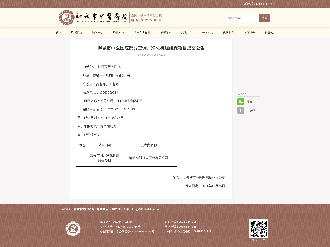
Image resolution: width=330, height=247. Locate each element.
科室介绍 (118, 32)
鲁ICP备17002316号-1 (121, 226)
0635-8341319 (202, 231)
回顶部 (250, 110)
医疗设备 (249, 32)
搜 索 (264, 17)
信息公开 (270, 32)
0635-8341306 (188, 222)
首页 (58, 32)
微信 (249, 102)
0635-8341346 (188, 226)
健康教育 (228, 32)
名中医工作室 (142, 32)
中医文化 (207, 32)
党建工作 (186, 32)
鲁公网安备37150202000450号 (127, 231)
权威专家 (165, 32)
